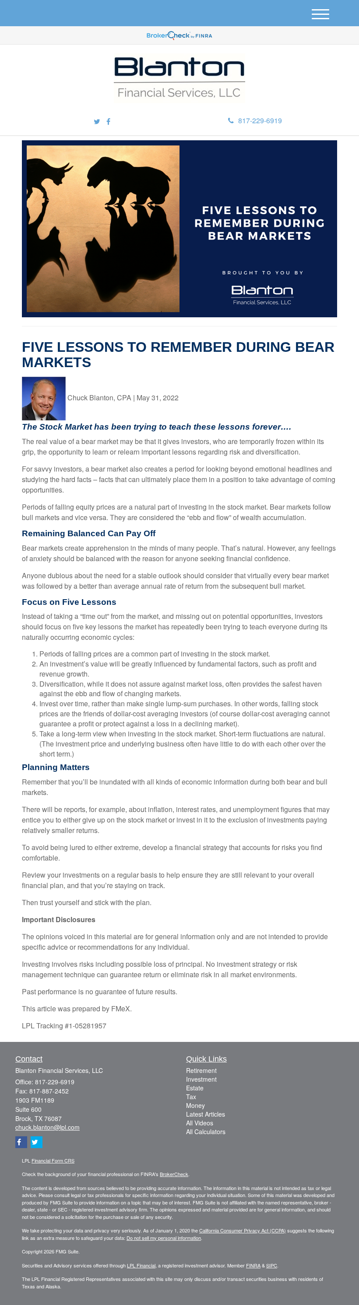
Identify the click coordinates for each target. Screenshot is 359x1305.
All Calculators (205, 1131)
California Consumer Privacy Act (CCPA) (242, 1230)
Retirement (201, 1070)
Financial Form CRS (53, 1160)
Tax (191, 1096)
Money (195, 1105)
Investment (201, 1079)
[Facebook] (108, 122)
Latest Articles (205, 1114)
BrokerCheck (174, 1173)
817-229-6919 (260, 120)
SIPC (271, 1265)
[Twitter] (97, 122)
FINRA (253, 1265)
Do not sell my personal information (164, 1237)
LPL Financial (141, 1265)
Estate (195, 1087)
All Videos (199, 1122)
